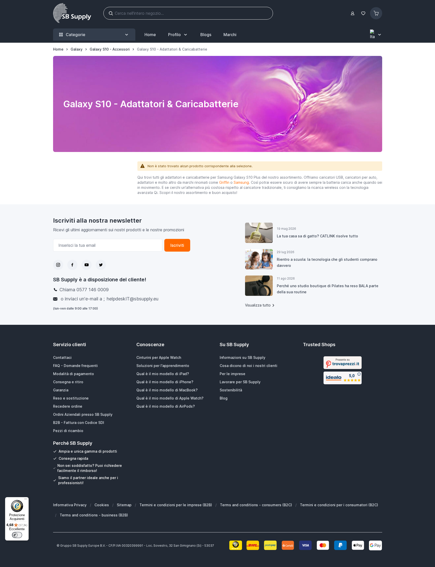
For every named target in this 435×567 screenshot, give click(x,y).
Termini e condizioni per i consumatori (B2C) (339, 505)
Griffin (224, 182)
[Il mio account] (352, 13)
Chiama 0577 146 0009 (84, 289)
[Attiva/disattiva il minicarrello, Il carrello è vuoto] (376, 13)
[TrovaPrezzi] (343, 362)
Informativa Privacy (70, 505)
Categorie (75, 34)
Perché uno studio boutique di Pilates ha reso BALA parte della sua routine (327, 289)
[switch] (17, 535)
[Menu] (26, 500)
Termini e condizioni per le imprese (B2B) (175, 505)
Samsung (241, 182)
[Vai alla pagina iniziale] (72, 13)
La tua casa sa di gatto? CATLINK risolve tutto (317, 236)
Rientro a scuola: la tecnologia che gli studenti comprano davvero (327, 262)
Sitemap (124, 505)
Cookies (101, 505)
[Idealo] (343, 378)
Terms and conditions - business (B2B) (94, 515)
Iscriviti (177, 245)
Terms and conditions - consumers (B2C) (256, 505)
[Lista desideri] (363, 13)
